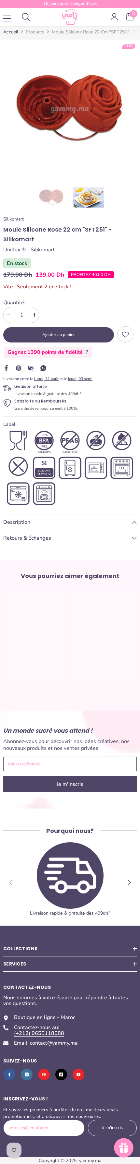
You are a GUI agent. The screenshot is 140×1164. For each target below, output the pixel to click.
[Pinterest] (18, 367)
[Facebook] (6, 367)
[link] (125, 334)
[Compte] (114, 17)
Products (35, 32)
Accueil (10, 32)
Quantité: (14, 303)
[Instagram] (27, 1074)
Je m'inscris (70, 784)
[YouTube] (78, 1074)
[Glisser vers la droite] (129, 882)
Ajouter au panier (58, 335)
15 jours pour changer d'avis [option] (70, 3)
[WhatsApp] (43, 367)
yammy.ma (90, 1161)
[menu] (7, 18)
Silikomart (13, 219)
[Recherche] (26, 17)
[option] (70, 109)
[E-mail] (31, 367)
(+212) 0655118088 (39, 1033)
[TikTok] (61, 1074)
